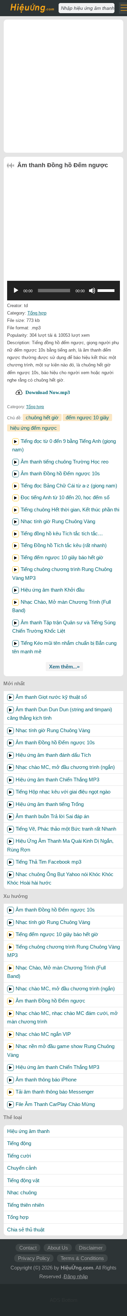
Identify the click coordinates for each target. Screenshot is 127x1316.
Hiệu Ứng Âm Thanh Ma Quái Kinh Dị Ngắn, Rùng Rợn (60, 845)
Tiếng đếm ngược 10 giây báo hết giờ (62, 557)
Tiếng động (19, 1143)
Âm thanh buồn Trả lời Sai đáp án (52, 816)
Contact (28, 1248)
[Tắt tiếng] (92, 290)
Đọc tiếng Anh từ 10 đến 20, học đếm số (65, 497)
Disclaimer (91, 1248)
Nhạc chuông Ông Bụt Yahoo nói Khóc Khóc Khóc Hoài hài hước (60, 878)
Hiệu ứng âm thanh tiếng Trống (50, 804)
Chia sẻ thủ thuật (25, 1229)
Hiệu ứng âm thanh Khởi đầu (52, 590)
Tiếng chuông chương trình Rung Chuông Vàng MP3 (63, 951)
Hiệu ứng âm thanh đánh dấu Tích (53, 755)
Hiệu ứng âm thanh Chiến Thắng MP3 (57, 779)
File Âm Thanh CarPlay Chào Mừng (55, 1104)
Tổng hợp (36, 313)
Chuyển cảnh (22, 1168)
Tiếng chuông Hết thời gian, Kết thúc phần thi (70, 509)
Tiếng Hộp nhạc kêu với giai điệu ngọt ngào (63, 792)
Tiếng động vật (23, 1180)
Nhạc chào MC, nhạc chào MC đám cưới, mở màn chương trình (62, 1017)
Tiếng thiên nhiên (25, 1205)
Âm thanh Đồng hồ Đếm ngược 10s (60, 473)
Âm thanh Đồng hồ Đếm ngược (50, 1001)
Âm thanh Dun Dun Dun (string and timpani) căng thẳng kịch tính (59, 714)
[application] (63, 290)
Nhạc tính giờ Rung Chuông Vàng (58, 521)
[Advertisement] (63, 86)
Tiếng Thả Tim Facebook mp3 (48, 862)
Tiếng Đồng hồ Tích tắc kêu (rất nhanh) (64, 545)
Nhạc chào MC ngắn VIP (43, 1034)
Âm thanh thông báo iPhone (46, 1079)
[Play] (15, 441)
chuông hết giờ (42, 417)
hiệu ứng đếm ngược (33, 428)
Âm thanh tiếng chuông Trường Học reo (64, 462)
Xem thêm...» (64, 666)
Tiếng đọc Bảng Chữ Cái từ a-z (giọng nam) (69, 485)
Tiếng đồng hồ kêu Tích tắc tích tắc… (62, 533)
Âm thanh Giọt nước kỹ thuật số (51, 697)
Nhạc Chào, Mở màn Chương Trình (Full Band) (56, 972)
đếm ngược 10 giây (87, 417)
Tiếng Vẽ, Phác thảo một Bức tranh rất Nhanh (66, 829)
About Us (57, 1248)
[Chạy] (16, 290)
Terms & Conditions (82, 1258)
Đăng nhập (76, 1276)
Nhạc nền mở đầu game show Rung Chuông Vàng (60, 1050)
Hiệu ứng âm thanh (28, 1131)
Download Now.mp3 (47, 392)
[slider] (107, 290)
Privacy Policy (34, 1258)
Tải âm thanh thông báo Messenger (55, 1092)
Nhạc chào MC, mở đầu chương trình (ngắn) (65, 767)
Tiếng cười (19, 1156)
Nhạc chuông (22, 1192)
